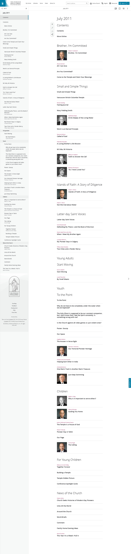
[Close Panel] (26, 8)
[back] (2, 8)
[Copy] (52, 31)
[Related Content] (123, 8)
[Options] (127, 8)
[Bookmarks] (119, 8)
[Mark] (52, 27)
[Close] (52, 24)
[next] (128, 279)
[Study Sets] (115, 8)
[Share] (52, 34)
